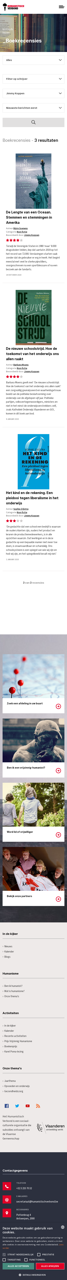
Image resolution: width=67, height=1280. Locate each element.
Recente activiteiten (15, 1036)
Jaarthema (10, 1081)
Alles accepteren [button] (18, 1266)
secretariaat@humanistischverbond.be (37, 1202)
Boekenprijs (10, 1046)
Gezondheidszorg (13, 1091)
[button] (33, 1274)
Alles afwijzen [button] (50, 1266)
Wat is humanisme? (14, 991)
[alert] (33, 1251)
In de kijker (10, 1026)
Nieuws (8, 946)
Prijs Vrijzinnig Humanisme (18, 1041)
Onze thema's (11, 996)
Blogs (7, 957)
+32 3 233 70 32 (24, 1188)
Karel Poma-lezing (14, 1051)
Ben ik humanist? (13, 986)
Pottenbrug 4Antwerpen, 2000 (25, 1216)
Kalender (9, 951)
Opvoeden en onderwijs (17, 1086)
